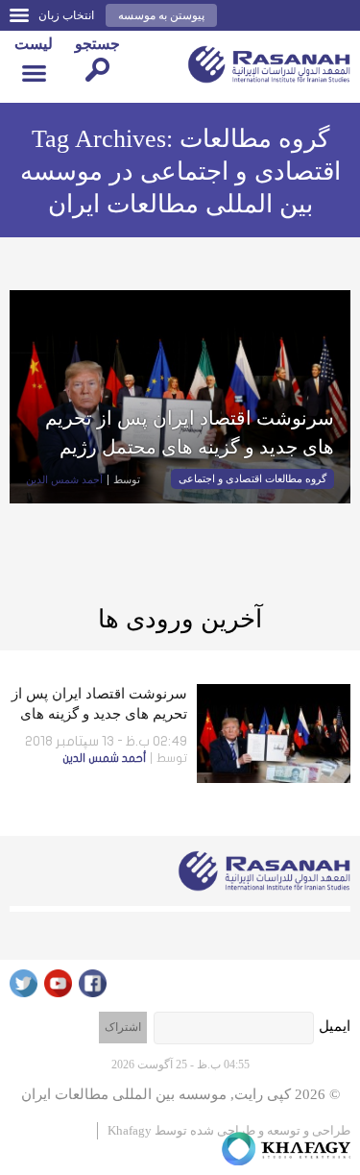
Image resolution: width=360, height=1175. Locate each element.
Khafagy (130, 1130)
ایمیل (334, 1026)
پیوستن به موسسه (161, 15)
